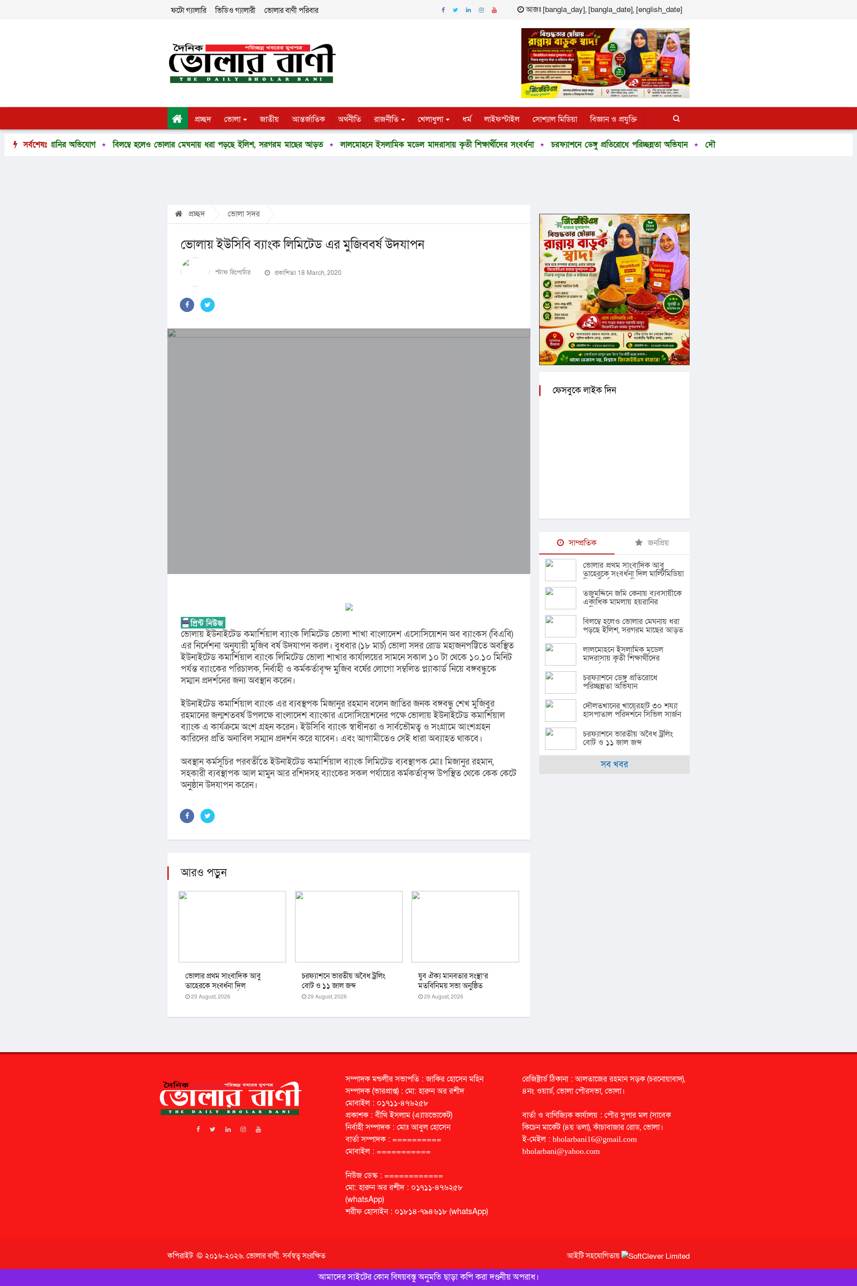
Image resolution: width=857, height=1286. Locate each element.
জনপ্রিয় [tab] (657, 543)
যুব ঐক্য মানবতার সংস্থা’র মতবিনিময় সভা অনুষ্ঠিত (453, 981)
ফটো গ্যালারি (188, 10)
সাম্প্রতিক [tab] (581, 543)
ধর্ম (466, 119)
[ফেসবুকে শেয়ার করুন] (187, 305)
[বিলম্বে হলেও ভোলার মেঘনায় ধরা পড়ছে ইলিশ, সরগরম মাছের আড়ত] (564, 626)
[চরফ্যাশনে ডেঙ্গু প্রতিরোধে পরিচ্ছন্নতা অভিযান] (564, 682)
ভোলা (232, 119)
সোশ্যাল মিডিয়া (555, 119)
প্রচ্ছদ (203, 119)
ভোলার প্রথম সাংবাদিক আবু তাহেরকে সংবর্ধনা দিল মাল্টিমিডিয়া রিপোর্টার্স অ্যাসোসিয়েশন (633, 573)
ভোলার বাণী (262, 1256)
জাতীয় (269, 119)
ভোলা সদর (244, 214)
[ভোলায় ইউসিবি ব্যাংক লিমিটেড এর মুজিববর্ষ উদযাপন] (348, 451)
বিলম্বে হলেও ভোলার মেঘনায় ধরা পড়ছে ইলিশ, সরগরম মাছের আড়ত (164, 145)
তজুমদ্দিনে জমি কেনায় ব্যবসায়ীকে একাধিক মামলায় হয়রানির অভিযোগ (632, 602)
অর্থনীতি (349, 119)
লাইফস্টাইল (502, 119)
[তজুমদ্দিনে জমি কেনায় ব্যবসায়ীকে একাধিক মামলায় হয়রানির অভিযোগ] (564, 598)
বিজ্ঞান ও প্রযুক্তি (613, 119)
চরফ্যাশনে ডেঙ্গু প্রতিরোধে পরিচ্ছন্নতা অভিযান (565, 145)
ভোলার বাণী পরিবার (291, 10)
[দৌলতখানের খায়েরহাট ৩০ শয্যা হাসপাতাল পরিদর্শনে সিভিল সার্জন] (564, 710)
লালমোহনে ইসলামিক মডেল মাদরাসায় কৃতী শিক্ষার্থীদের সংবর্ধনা (383, 145)
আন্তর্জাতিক (308, 119)
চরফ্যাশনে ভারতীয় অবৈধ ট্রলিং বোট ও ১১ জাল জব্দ (343, 981)
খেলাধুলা (430, 119)
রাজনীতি (386, 119)
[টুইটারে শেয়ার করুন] (207, 305)
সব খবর (614, 764)
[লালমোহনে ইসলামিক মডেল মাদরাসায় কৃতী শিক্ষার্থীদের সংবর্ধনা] (564, 654)
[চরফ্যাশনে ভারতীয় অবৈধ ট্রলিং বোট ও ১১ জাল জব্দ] (564, 739)
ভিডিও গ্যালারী (235, 10)
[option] (157, 145)
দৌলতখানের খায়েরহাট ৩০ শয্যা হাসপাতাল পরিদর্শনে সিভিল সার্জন (632, 710)
